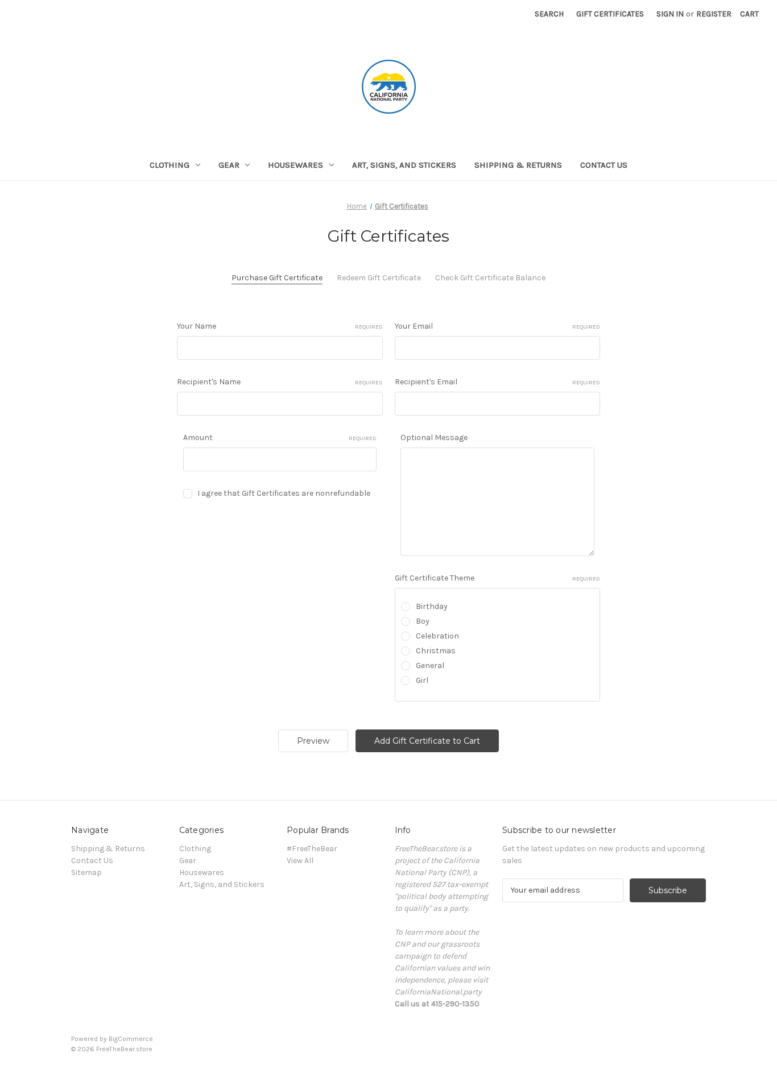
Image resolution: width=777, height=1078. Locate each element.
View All (300, 860)
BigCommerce (131, 1039)
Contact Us (603, 165)
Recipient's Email (498, 382)
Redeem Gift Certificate (379, 278)
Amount (280, 437)
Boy (422, 621)
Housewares (295, 165)
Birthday (432, 606)
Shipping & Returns (518, 165)
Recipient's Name (280, 382)
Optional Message (434, 437)
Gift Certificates (610, 14)
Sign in (670, 14)
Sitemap (86, 872)
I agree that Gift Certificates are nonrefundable (283, 493)
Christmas (436, 651)
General (430, 665)
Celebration (437, 636)
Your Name (280, 326)
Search (549, 14)
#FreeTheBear (312, 848)
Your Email (498, 326)
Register (713, 14)
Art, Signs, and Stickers (404, 165)
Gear (228, 165)
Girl (422, 680)
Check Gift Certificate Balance (490, 278)
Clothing (169, 165)
